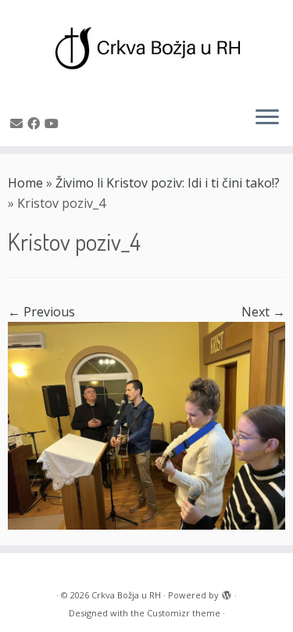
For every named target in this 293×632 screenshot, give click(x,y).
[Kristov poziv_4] (146, 425)
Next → (263, 311)
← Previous (41, 311)
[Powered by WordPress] (226, 592)
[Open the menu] (267, 118)
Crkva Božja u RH (126, 595)
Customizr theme (183, 613)
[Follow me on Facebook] (36, 123)
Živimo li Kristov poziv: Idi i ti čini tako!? (167, 182)
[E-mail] (18, 123)
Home (25, 182)
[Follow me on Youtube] (54, 123)
